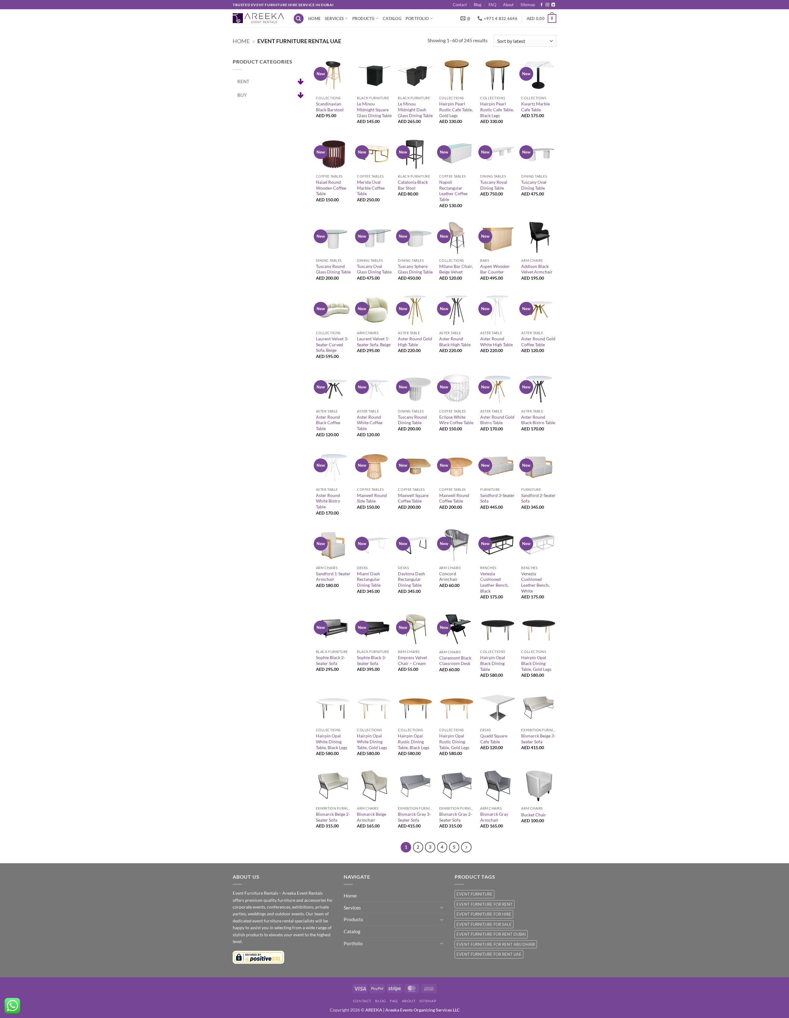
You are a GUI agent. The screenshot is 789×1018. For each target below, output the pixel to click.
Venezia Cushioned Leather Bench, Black (494, 582)
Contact (460, 4)
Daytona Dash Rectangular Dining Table (411, 579)
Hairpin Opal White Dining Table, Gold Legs (372, 741)
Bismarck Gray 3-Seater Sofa (414, 817)
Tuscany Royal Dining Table (493, 185)
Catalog (392, 18)
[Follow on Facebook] (541, 5)
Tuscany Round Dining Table (412, 419)
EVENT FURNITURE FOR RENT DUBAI (491, 934)
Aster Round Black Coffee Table (328, 422)
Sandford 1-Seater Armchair (333, 576)
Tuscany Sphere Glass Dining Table (415, 269)
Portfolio (417, 18)
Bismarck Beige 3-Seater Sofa (538, 738)
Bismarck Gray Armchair (494, 817)
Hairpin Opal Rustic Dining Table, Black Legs (413, 741)
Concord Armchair (448, 576)
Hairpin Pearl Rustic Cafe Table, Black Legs (497, 109)
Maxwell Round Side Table (372, 498)
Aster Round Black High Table (455, 341)
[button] (299, 19)
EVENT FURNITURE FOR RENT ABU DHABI (495, 944)
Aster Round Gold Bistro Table (497, 419)
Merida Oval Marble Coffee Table (371, 187)
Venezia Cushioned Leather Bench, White (535, 582)
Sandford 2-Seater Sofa (538, 498)
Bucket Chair (533, 814)
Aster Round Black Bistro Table (538, 419)
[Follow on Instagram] (547, 5)
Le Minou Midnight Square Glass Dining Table (374, 109)
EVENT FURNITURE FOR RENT (484, 904)
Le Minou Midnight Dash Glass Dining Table (415, 109)
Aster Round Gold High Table (415, 341)
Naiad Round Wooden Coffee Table (331, 187)
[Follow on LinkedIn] (553, 5)
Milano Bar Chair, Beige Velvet (456, 269)
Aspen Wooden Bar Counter (494, 269)
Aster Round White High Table (496, 341)
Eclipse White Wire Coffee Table (456, 419)
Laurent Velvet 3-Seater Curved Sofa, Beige (332, 344)
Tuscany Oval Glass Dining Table (374, 269)
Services (334, 18)
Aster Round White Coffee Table (369, 422)
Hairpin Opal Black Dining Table (492, 663)
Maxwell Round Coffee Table (454, 498)
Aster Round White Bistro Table (328, 501)
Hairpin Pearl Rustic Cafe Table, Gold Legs (456, 109)
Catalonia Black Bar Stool (413, 185)
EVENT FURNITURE (474, 894)
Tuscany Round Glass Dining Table (333, 269)
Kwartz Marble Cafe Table (535, 106)
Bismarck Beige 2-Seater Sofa (333, 817)
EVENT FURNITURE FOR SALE (484, 924)
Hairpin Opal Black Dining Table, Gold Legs (536, 663)
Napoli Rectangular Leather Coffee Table (453, 190)
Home (314, 18)
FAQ (492, 4)
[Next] (466, 847)
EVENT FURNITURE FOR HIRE (483, 914)
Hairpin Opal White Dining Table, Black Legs (331, 741)
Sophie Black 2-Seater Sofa (330, 660)
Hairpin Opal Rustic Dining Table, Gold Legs (454, 741)
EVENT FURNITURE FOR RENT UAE (488, 954)
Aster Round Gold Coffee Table (538, 341)
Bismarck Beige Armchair (371, 817)
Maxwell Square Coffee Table (413, 498)
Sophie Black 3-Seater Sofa (371, 660)
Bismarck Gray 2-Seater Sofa (455, 817)
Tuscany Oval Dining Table (533, 185)
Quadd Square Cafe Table (493, 738)
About (508, 4)
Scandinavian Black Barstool (330, 106)
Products (363, 18)
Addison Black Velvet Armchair (537, 269)
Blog (477, 4)
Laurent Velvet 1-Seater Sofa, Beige (373, 341)
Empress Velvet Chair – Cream (412, 660)
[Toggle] (441, 907)
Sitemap (528, 4)
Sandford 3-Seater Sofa (497, 498)
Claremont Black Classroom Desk (455, 660)
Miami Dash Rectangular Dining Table (369, 579)
